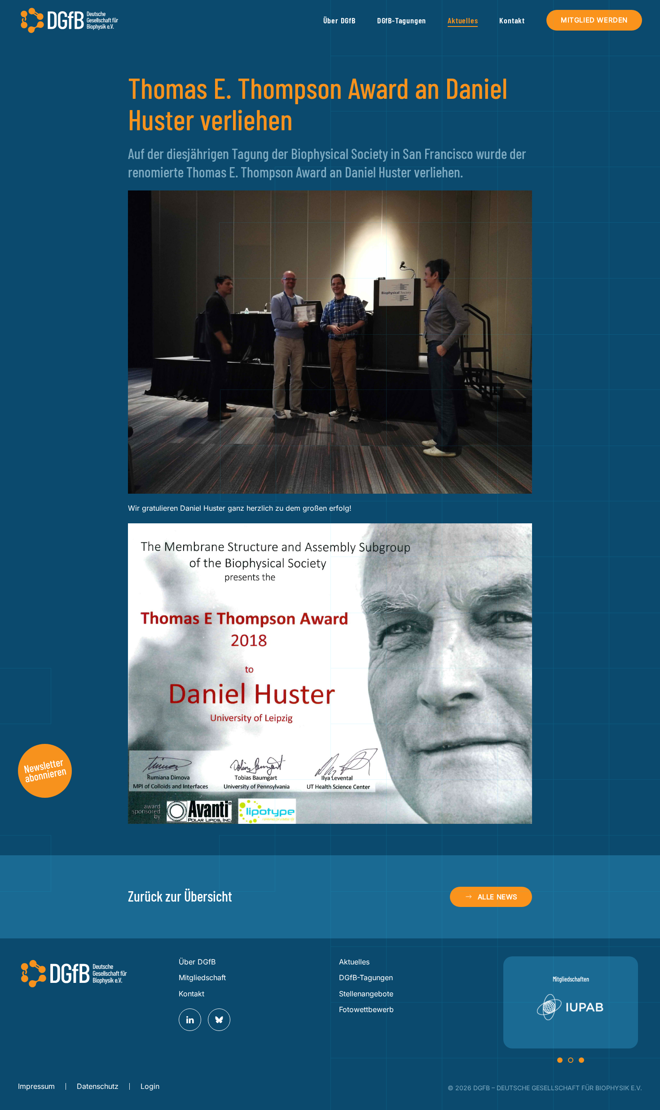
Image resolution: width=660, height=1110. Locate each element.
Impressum (36, 1086)
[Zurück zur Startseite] (69, 20)
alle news (498, 897)
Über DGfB (197, 961)
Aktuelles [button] (463, 20)
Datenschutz (98, 1086)
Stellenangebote (366, 993)
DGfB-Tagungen (366, 977)
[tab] (560, 1060)
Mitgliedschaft (202, 977)
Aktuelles (354, 961)
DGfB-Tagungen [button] (401, 20)
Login (150, 1086)
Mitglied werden (594, 20)
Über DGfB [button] (339, 20)
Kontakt (512, 20)
